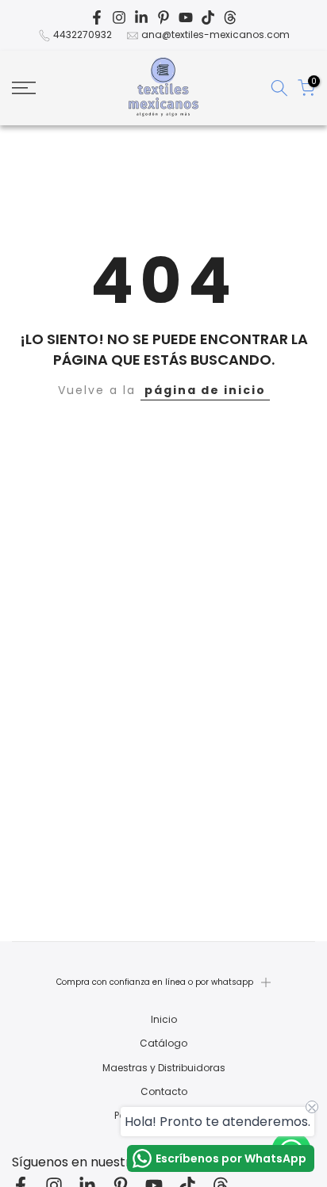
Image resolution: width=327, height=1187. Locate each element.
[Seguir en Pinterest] (163, 17)
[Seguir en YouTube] (186, 17)
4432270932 (82, 34)
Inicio (164, 1019)
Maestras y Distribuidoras (163, 1068)
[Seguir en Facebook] (97, 17)
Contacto (163, 1092)
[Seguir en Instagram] (119, 17)
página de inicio (205, 390)
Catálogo (163, 1043)
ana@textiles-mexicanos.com (215, 34)
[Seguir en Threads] (230, 17)
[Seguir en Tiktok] (208, 17)
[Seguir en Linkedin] (141, 17)
